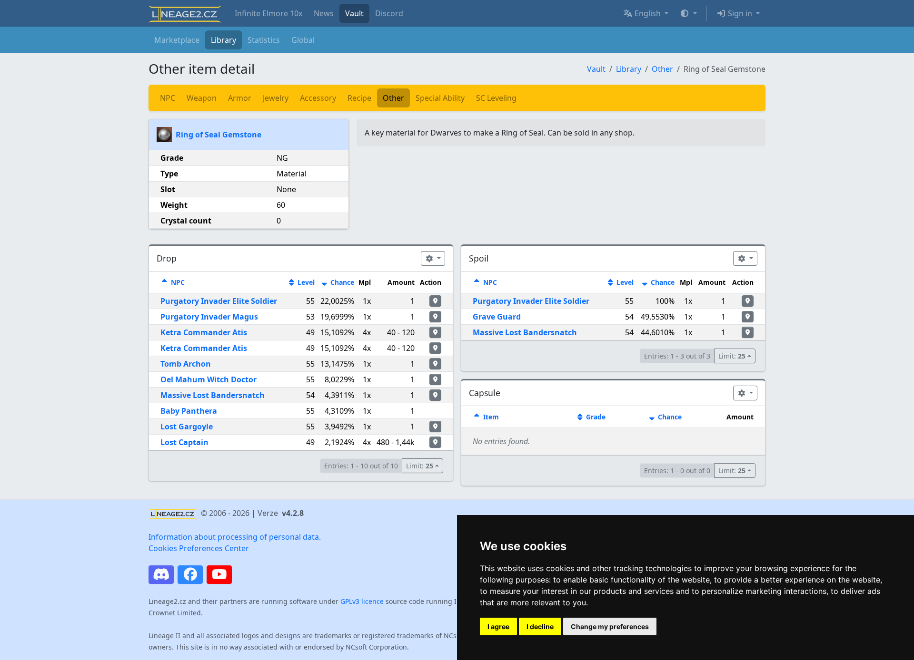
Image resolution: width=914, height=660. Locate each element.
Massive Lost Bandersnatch (212, 395)
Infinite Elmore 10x (268, 13)
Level (305, 282)
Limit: (419, 465)
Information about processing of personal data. (235, 537)
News (324, 13)
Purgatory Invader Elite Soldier (218, 301)
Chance (341, 282)
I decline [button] (540, 626)
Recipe (359, 98)
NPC (167, 98)
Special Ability (440, 98)
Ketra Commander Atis (203, 332)
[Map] (435, 301)
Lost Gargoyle (186, 426)
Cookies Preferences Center (199, 548)
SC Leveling (496, 98)
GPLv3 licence (362, 601)
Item (490, 416)
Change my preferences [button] (610, 626)
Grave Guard (497, 316)
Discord (389, 13)
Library (223, 40)
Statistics (264, 40)
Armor (239, 98)
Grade (595, 416)
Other (662, 69)
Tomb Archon (185, 364)
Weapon (202, 98)
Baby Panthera (188, 411)
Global (303, 40)
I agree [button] (498, 626)
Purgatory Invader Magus (209, 316)
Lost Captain (184, 442)
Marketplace (176, 40)
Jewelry (275, 98)
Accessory (318, 98)
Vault (354, 13)
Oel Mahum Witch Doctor (208, 379)
